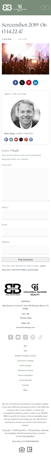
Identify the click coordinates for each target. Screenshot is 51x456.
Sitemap (45, 430)
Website (6, 241)
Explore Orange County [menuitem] (25, 355)
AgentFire (30, 436)
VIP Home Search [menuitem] (25, 370)
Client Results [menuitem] (25, 380)
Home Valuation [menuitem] (25, 375)
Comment (6, 164)
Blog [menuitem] (26, 390)
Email (5, 224)
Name (5, 207)
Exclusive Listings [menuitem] (25, 360)
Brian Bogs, (18, 133)
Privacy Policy (34, 430)
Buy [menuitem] (25, 345)
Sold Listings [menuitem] (25, 365)
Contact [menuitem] (25, 385)
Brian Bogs (7, 39)
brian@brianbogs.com (25, 327)
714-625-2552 (25, 318)
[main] (25, 147)
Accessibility (10, 433)
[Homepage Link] (14, 7)
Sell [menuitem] (25, 350)
